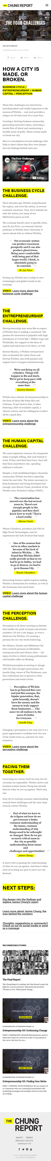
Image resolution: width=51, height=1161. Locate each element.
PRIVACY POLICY (24, 1141)
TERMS (29, 1137)
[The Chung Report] (18, 5)
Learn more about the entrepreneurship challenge (20, 422)
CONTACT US (24, 1143)
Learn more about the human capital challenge (25, 594)
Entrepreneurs (9, 1026)
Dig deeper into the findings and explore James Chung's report (22, 900)
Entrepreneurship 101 (25, 1026)
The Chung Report (10, 46)
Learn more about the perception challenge (20, 748)
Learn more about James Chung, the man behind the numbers (24, 912)
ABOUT (19, 1137)
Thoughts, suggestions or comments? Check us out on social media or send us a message (25, 925)
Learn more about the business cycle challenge (20, 292)
